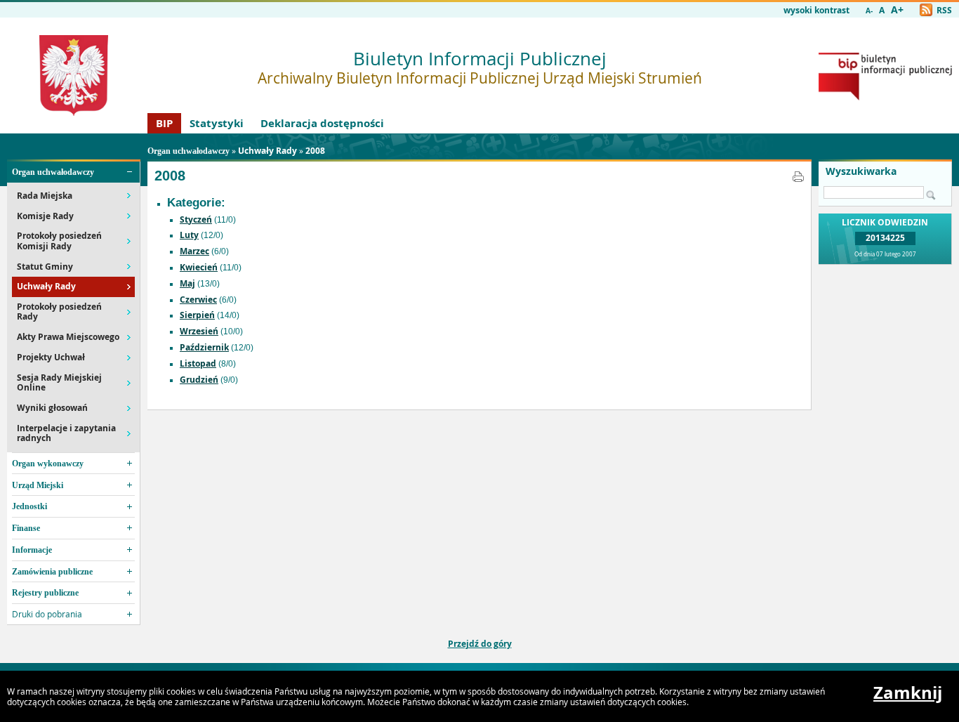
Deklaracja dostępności (322, 123)
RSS (943, 10)
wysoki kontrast (816, 10)
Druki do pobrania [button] (47, 613)
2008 (315, 151)
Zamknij (907, 692)
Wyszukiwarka (861, 171)
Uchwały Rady (267, 151)
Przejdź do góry (480, 644)
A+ (897, 10)
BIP (164, 123)
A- (869, 10)
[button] (73, 172)
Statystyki (217, 123)
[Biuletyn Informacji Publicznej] (885, 97)
